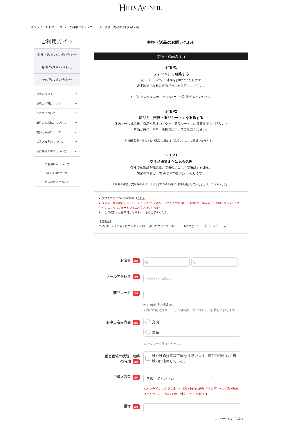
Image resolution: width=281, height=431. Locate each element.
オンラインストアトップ (47, 27)
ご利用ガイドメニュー (83, 27)
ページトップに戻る (231, 418)
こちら (141, 198)
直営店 (106, 203)
